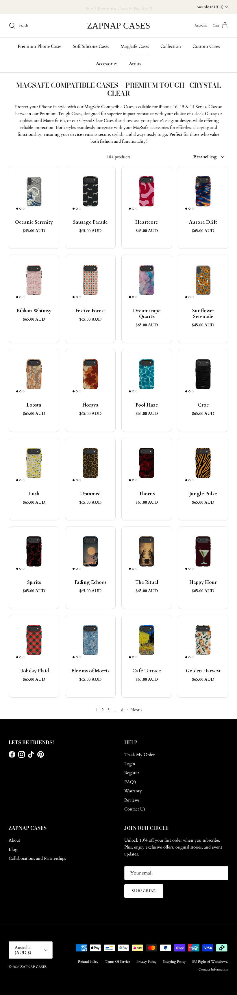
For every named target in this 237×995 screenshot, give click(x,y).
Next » (136, 710)
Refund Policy (88, 961)
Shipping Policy (174, 961)
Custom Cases (206, 46)
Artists (135, 64)
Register (131, 773)
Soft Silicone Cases (91, 46)
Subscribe (144, 891)
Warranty (133, 791)
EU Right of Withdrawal (210, 961)
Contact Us (134, 809)
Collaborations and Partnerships (37, 858)
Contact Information (213, 969)
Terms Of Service (117, 961)
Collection (170, 46)
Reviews (132, 800)
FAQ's (130, 782)
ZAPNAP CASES (33, 966)
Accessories (106, 64)
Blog (13, 849)
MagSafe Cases (135, 46)
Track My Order (139, 754)
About (14, 840)
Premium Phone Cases (39, 46)
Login (129, 764)
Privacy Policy (146, 961)
